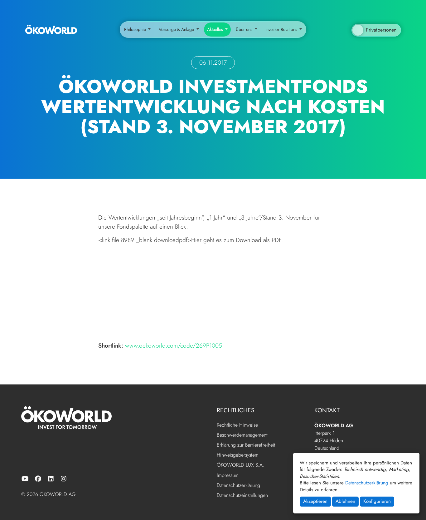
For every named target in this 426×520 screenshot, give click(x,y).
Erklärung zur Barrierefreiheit (246, 445)
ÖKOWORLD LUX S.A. (240, 465)
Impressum (228, 475)
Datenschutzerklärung (366, 482)
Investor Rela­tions (281, 29)
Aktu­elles (215, 29)
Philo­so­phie (135, 29)
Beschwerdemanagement (242, 435)
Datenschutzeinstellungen (242, 495)
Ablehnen (345, 501)
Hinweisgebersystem (238, 455)
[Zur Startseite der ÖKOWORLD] (51, 30)
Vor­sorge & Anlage (177, 29)
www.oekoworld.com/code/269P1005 (173, 345)
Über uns (245, 29)
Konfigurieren (377, 501)
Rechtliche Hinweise (237, 425)
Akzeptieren (315, 501)
